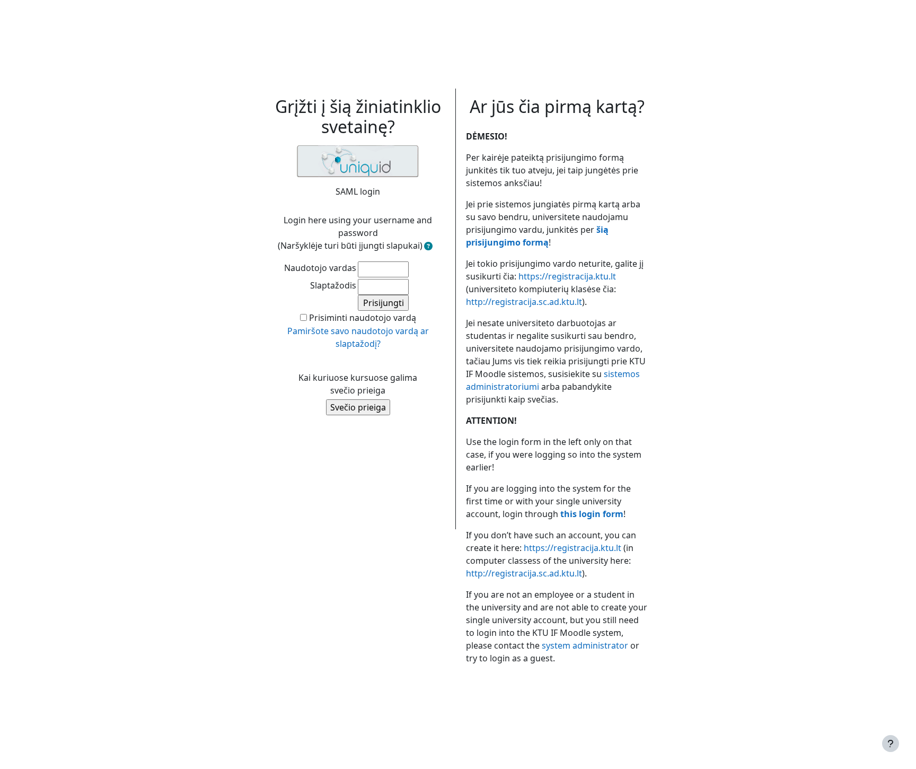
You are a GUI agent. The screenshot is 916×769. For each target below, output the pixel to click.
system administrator (585, 645)
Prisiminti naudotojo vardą (362, 318)
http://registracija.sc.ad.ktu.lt (524, 302)
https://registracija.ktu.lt (567, 276)
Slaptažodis (333, 285)
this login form (591, 514)
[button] (428, 246)
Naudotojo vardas (320, 268)
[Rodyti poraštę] (890, 743)
